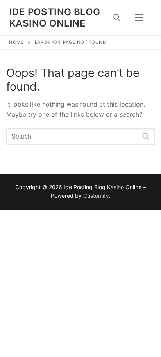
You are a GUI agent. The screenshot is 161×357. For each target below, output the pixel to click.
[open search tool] (116, 17)
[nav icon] (139, 17)
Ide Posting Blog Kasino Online (54, 17)
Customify (96, 195)
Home (16, 42)
